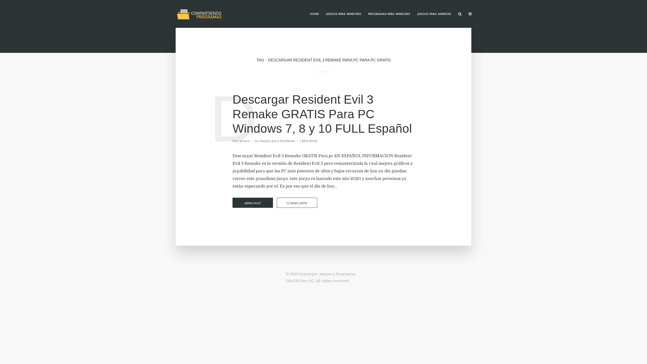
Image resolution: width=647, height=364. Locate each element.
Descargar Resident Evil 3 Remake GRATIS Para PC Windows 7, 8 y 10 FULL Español (322, 114)
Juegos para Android (434, 14)
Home (314, 14)
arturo (244, 141)
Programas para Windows (389, 14)
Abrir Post (252, 203)
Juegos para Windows (343, 14)
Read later (298, 203)
